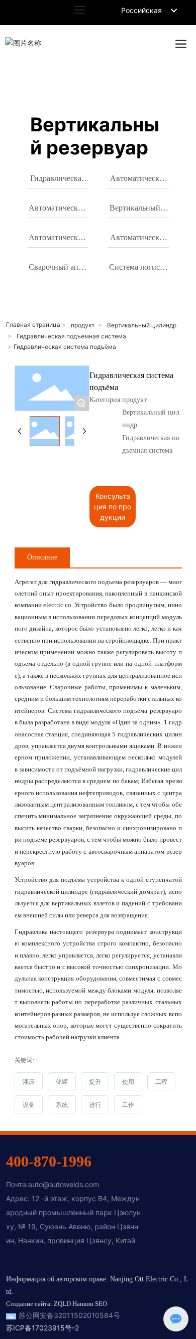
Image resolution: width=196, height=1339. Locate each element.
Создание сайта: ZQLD (38, 1303)
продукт (82, 325)
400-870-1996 (48, 1161)
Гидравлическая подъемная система (71, 336)
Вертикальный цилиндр (141, 325)
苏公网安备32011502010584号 (69, 1315)
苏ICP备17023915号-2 (42, 1327)
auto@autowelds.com (63, 1184)
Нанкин (82, 1303)
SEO (101, 1303)
